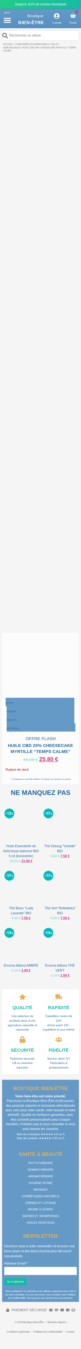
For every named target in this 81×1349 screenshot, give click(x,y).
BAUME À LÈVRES (40, 1209)
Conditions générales (18, 1331)
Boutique (35, 16)
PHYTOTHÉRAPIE (40, 1163)
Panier (73, 22)
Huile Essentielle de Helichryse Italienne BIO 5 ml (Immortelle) (21, 851)
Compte (56, 22)
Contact (70, 1331)
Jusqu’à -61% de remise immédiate (40, 4)
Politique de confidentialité (48, 1331)
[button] (7, 20)
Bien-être (31, 22)
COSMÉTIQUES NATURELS (40, 1196)
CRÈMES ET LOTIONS (40, 1203)
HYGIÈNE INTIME (40, 1183)
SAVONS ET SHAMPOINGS (40, 1216)
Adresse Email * (16, 1263)
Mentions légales (57, 1322)
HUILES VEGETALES (41, 1222)
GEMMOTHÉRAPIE (40, 1169)
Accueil (8, 44)
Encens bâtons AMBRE (21, 965)
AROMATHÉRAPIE (40, 1176)
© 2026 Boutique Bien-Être (29, 1322)
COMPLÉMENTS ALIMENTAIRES (32, 44)
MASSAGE (40, 1189)
